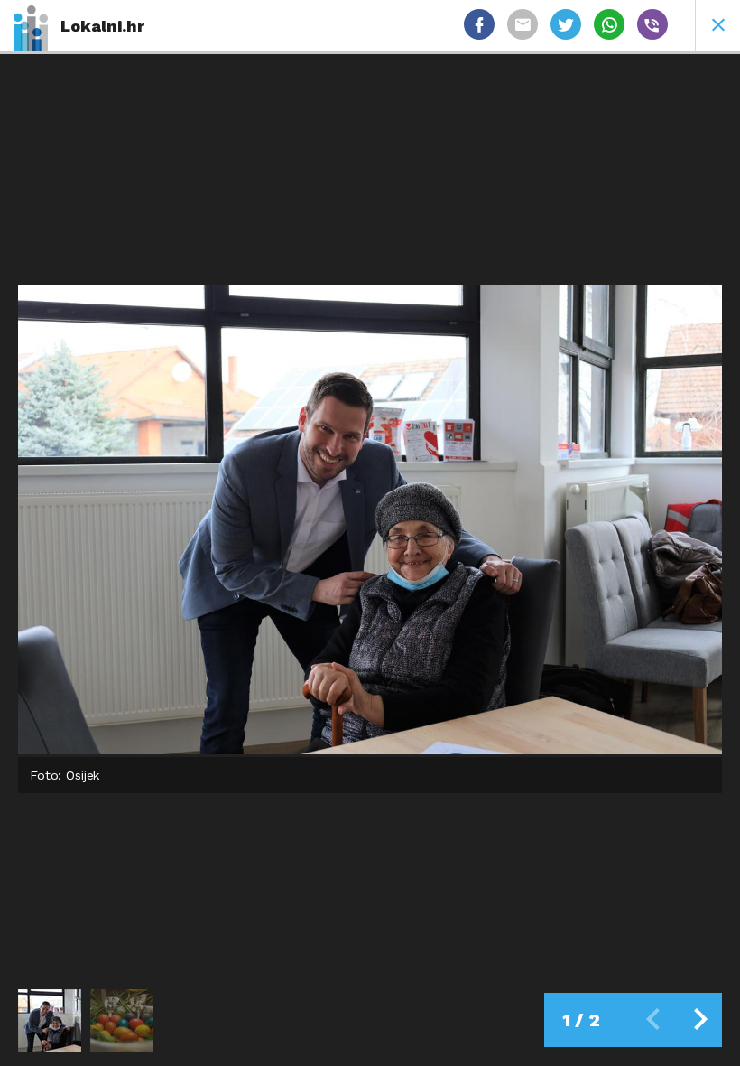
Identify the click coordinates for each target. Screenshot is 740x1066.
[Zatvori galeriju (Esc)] (717, 25)
